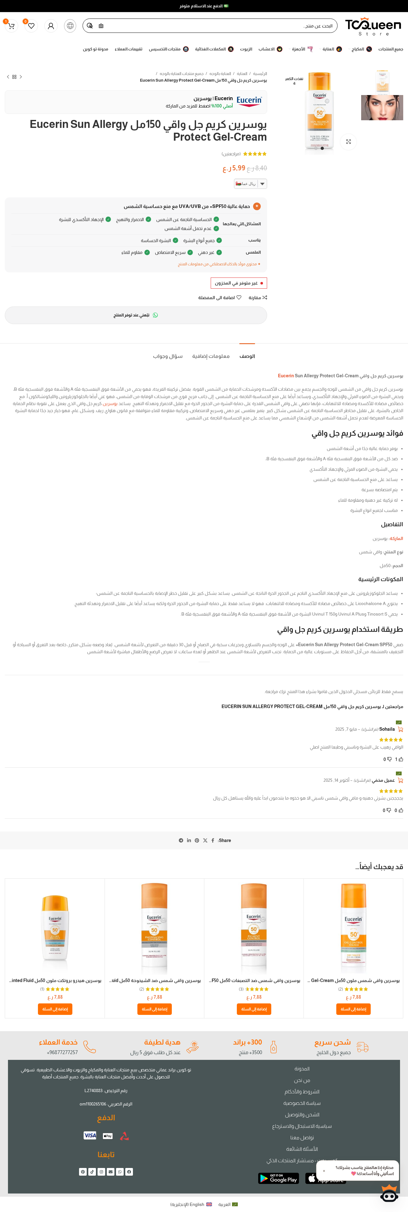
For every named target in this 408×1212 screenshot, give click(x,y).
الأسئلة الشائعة (302, 1149)
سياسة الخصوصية (302, 1103)
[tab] (247, 353)
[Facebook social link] (212, 840)
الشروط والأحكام (302, 1091)
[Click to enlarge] (348, 142)
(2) (340, 989)
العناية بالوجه (220, 73)
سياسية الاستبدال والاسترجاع (302, 1126)
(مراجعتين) (231, 153)
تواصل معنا (302, 1137)
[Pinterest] (83, 1172)
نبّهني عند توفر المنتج (131, 315)
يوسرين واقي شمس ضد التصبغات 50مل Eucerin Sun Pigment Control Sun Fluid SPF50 (213, 980)
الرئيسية (259, 73)
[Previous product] (21, 77)
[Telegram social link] (181, 840)
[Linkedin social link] (189, 840)
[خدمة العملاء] (89, 1047)
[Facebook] (129, 1172)
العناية (241, 73)
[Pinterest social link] (197, 840)
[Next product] (8, 77)
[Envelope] (110, 1172)
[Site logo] (373, 25)
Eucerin (286, 375)
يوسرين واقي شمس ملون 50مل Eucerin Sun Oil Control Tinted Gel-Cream (324, 980)
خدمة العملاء (58, 1042)
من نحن (302, 1080)
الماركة (396, 538)
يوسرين (110, 403)
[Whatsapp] (120, 1172)
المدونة (302, 1068)
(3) (241, 989)
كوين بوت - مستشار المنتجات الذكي (302, 1160)
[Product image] (353, 928)
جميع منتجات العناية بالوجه (181, 73)
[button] (353, 1009)
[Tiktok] (92, 1172)
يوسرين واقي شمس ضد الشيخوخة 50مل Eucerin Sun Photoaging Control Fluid (121, 980)
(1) (42, 989)
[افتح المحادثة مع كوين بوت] (389, 1193)
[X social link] (205, 840)
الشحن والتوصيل (302, 1114)
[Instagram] (101, 1172)
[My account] (51, 25)
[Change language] (70, 26)
